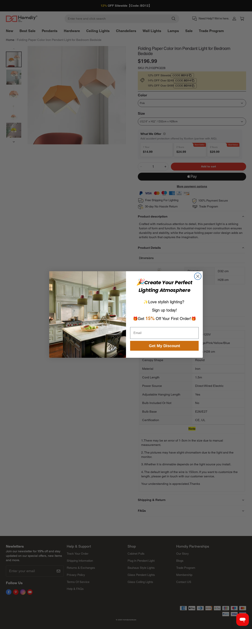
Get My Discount (164, 346)
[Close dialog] (197, 276)
